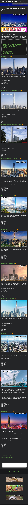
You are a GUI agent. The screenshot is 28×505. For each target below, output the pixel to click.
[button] (1, 459)
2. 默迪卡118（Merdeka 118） (8, 51)
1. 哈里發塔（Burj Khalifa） (7, 52)
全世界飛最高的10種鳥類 (7, 455)
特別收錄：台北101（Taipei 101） (8, 53)
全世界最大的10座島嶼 (6, 452)
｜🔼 (11, 56)
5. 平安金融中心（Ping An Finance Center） (10, 47)
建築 (2, 457)
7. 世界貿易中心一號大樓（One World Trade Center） (12, 45)
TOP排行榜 (6, 457)
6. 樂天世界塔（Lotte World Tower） (9, 46)
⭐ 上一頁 (9, 471)
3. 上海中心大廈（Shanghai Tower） (9, 50)
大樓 (9, 457)
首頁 (14, 471)
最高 (11, 457)
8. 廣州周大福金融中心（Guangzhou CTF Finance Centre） (13, 44)
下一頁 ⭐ (18, 471)
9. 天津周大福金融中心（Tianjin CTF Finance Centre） (12, 43)
